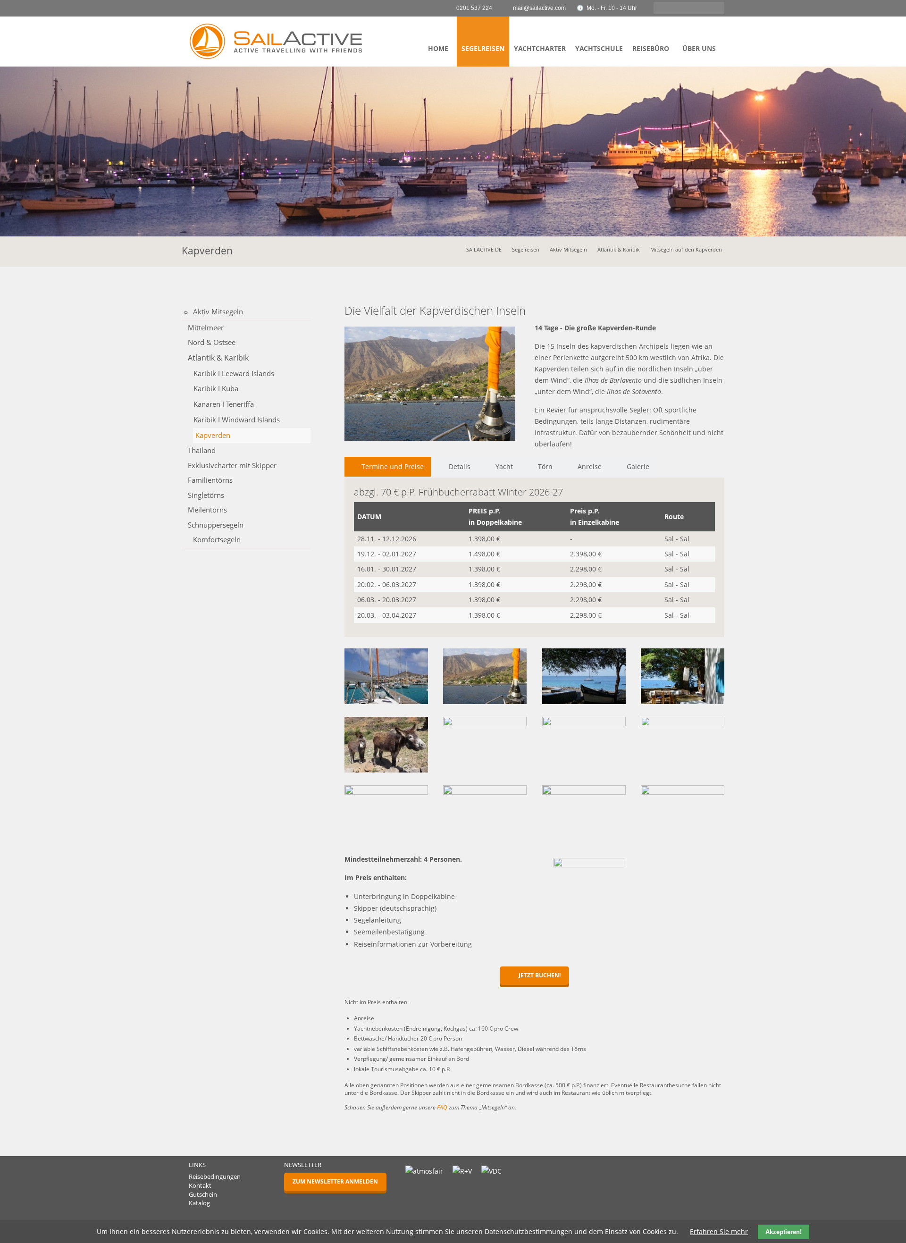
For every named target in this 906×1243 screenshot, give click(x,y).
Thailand (202, 450)
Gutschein (203, 1195)
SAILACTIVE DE (484, 249)
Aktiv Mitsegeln (568, 249)
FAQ (442, 1107)
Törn (545, 466)
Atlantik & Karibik (618, 249)
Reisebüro (650, 48)
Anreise (590, 466)
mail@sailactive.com (539, 8)
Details (459, 466)
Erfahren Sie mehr (719, 1231)
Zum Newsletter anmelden (335, 1181)
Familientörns (210, 480)
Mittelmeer (206, 327)
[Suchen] (715, 8)
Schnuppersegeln (215, 524)
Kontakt (200, 1186)
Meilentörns (207, 509)
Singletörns (206, 495)
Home (438, 48)
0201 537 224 (474, 8)
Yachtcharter (540, 48)
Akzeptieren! (783, 1231)
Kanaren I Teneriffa (223, 404)
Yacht (504, 466)
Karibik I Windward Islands (236, 420)
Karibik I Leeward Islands (233, 373)
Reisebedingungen (215, 1177)
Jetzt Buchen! (539, 975)
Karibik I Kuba (215, 389)
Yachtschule (599, 48)
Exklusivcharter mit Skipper (232, 465)
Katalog (199, 1203)
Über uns (699, 48)
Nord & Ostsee (211, 342)
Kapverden (212, 435)
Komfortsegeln (217, 540)
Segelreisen (482, 48)
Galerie (638, 466)
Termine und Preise (392, 466)
